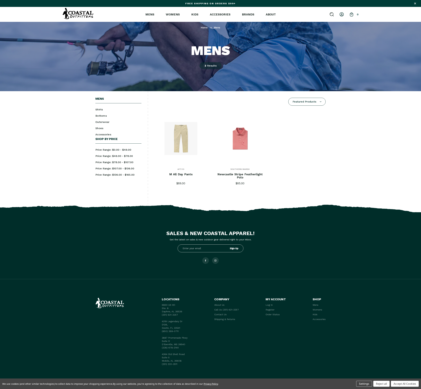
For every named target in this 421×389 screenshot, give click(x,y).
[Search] (332, 14)
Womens (173, 14)
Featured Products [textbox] (304, 101)
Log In (269, 305)
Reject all (381, 384)
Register (270, 309)
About (271, 14)
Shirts (99, 109)
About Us (219, 305)
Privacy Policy (211, 383)
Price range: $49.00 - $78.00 (114, 156)
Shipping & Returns (224, 319)
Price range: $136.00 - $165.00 (115, 174)
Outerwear (102, 122)
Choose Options (181, 142)
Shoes (99, 128)
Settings (364, 384)
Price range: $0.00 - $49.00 (113, 149)
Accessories (220, 14)
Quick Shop (181, 134)
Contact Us (220, 314)
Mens (149, 14)
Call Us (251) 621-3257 (226, 309)
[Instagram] (215, 260)
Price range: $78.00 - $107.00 (114, 162)
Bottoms (101, 115)
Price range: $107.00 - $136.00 (114, 168)
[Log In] (342, 14)
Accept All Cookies (405, 384)
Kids (194, 14)
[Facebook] (205, 260)
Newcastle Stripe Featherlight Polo (240, 176)
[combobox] (307, 101)
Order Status (273, 314)
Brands (248, 14)
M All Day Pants (181, 174)
